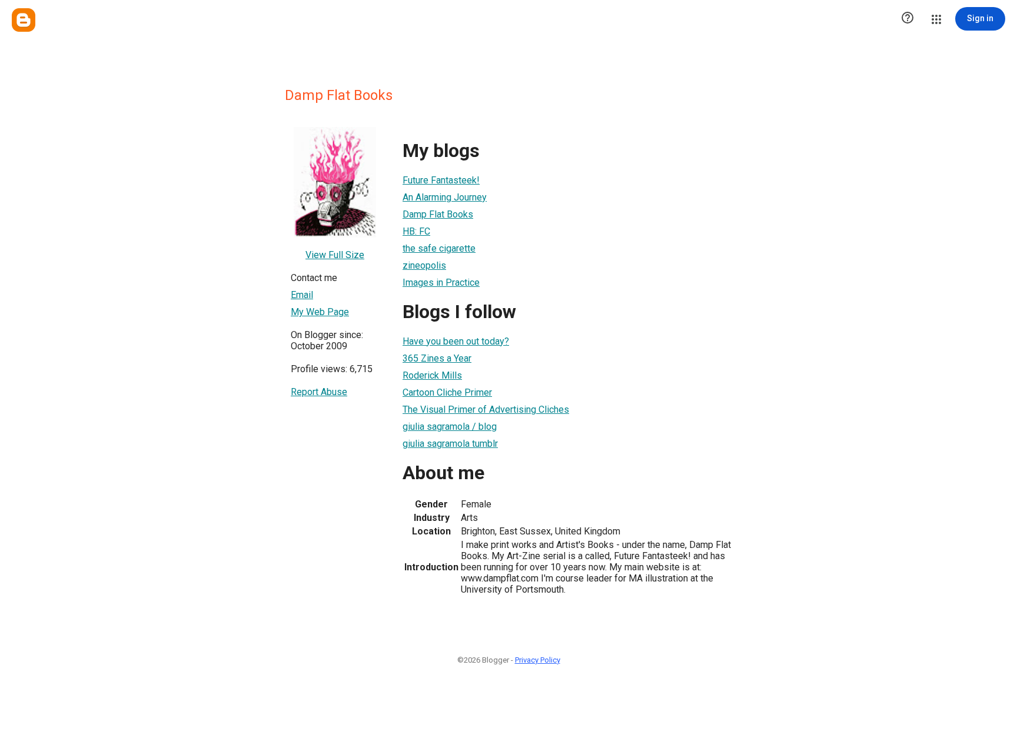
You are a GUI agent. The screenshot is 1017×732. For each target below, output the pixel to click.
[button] (907, 19)
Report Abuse (319, 391)
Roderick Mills (432, 375)
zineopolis (424, 265)
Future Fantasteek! (441, 180)
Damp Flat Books (438, 214)
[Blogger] (23, 20)
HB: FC (416, 231)
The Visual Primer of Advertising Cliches (486, 409)
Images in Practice (441, 282)
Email (302, 294)
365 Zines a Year (437, 358)
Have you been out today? (456, 341)
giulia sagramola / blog (450, 426)
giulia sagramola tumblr (450, 443)
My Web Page (320, 311)
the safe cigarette (439, 248)
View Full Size (334, 254)
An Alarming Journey (445, 197)
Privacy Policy (537, 660)
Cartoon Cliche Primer (447, 392)
